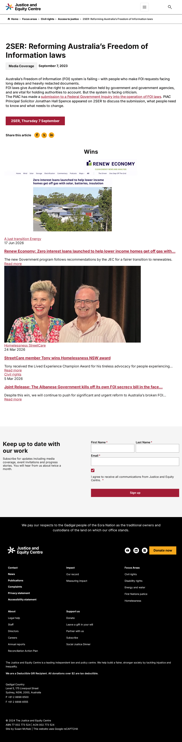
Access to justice (68, 18)
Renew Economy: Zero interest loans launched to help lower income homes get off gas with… (89, 251)
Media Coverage (21, 66)
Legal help (14, 617)
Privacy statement (19, 593)
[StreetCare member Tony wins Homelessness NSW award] (72, 341)
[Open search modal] (169, 7)
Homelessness (16, 345)
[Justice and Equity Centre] (23, 7)
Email (94, 455)
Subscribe (72, 637)
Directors (13, 631)
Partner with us (75, 631)
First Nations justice (136, 593)
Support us (73, 611)
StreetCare (37, 345)
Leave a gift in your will (79, 624)
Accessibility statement (22, 599)
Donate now (163, 550)
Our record (72, 574)
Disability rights (133, 580)
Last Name (143, 442)
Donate (70, 617)
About (11, 611)
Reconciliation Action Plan (23, 650)
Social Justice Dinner (78, 644)
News (11, 574)
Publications (15, 580)
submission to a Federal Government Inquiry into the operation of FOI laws (101, 97)
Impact (70, 567)
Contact (13, 567)
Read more (13, 264)
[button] (37, 135)
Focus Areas (132, 567)
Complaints (15, 586)
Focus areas (29, 18)
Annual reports (16, 644)
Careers (12, 637)
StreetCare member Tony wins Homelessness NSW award (57, 358)
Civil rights (47, 18)
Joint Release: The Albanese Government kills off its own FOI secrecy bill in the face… (83, 387)
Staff (11, 624)
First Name (98, 442)
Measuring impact (76, 580)
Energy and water (135, 587)
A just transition (17, 239)
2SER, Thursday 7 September (35, 121)
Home (14, 18)
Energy (35, 239)
